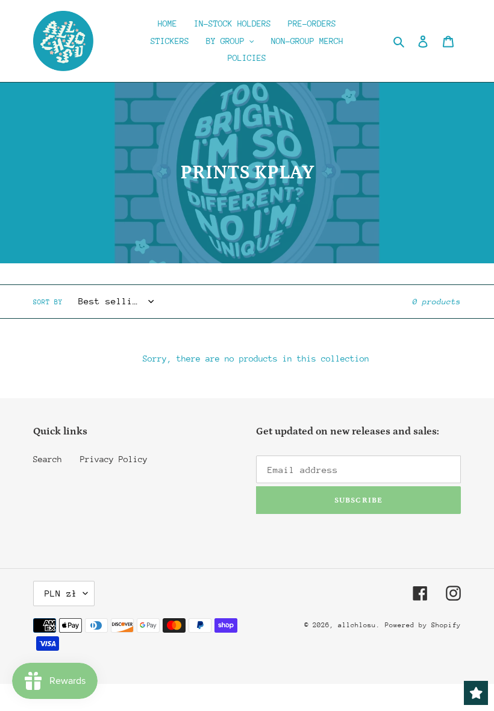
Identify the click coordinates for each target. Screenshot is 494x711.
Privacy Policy (114, 459)
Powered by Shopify (423, 625)
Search (47, 459)
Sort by (48, 302)
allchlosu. (359, 625)
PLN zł (61, 593)
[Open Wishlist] (476, 693)
